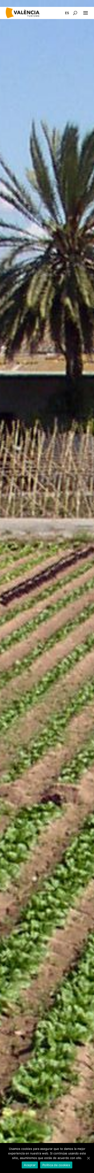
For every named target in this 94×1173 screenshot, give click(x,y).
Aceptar (30, 1165)
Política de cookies (56, 1165)
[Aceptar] (88, 1158)
